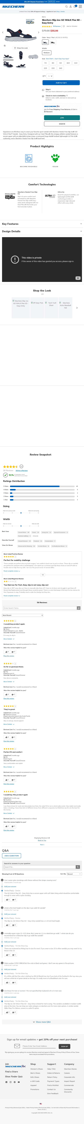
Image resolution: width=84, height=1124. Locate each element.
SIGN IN (62, 124)
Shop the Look (22, 48)
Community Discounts (68, 1090)
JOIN (62, 118)
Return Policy (52, 1077)
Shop (58, 11)
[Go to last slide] (2, 32)
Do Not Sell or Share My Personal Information (65, 1107)
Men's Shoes (35, 1073)
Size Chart (49, 59)
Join (7, 1064)
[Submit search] (78, 867)
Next (42, 845)
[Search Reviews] (78, 608)
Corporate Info (69, 1077)
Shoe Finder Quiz (14, 1076)
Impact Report (69, 1081)
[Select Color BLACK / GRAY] (52, 42)
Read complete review (11, 571)
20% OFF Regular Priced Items (34, 1)
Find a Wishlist (53, 1085)
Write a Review (22, 470)
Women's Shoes (36, 1069)
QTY (44, 76)
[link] (37, 307)
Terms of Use (71, 1052)
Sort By (63, 874)
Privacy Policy (61, 1052)
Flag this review (9, 656)
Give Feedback (52, 1093)
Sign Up (64, 1046)
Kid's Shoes (34, 1077)
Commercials (69, 1085)
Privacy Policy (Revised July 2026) (15, 1107)
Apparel (33, 1085)
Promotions (34, 1089)
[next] (76, 307)
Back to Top (42, 840)
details (58, 1)
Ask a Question (12, 856)
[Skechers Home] (13, 6)
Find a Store (11, 1072)
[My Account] (70, 6)
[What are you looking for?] (66, 6)
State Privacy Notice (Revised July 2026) (38, 1107)
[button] (8, 55)
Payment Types (53, 1081)
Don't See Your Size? (62, 59)
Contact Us (51, 1089)
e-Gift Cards (35, 1081)
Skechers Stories (70, 1069)
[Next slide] (38, 32)
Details (63, 11)
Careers (67, 1073)
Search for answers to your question (17, 863)
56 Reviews (57, 26)
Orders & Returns (53, 1073)
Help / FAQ (51, 1069)
